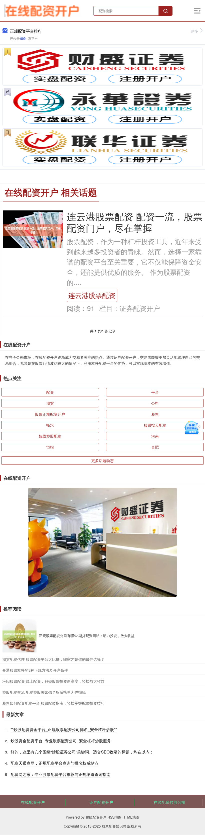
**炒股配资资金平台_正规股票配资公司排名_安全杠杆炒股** (63, 729)
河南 (155, 436)
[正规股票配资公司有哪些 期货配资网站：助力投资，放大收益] (19, 636)
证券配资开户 (101, 802)
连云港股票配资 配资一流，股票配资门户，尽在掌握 (134, 221)
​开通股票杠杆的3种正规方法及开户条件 (35, 670)
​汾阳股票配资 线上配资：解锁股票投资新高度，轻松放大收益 (53, 681)
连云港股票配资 (92, 295)
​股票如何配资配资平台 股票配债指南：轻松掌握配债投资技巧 (53, 703)
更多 (194, 31)
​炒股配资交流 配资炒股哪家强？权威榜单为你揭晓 (44, 692)
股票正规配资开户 (50, 414)
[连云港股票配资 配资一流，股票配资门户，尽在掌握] (33, 229)
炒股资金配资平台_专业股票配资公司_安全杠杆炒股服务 (60, 741)
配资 (50, 392)
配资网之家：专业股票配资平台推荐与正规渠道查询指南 (60, 774)
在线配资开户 (33, 802)
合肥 (155, 447)
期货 (50, 403)
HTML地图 (130, 817)
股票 (155, 414)
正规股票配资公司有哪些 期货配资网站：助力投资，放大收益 (86, 635)
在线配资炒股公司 (170, 802)
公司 (155, 403)
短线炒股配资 (50, 436)
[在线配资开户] (43, 10)
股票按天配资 (155, 425)
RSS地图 (115, 817)
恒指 (50, 447)
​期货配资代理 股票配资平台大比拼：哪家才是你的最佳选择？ (53, 659)
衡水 (50, 425)
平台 (155, 392)
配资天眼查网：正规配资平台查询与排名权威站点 (54, 763)
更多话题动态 (102, 460)
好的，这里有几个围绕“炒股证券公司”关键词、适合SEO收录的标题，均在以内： (82, 752)
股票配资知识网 (114, 826)
